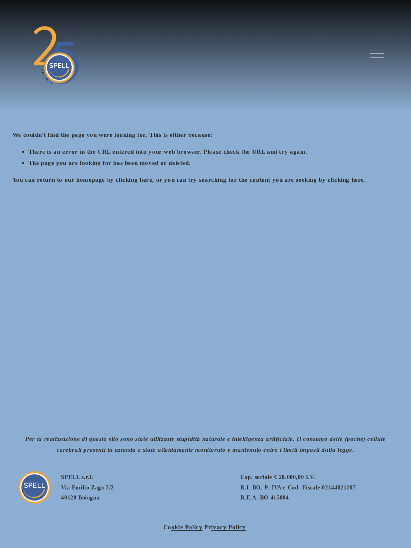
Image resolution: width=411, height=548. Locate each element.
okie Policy (187, 527)
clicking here (134, 179)
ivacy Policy (228, 527)
